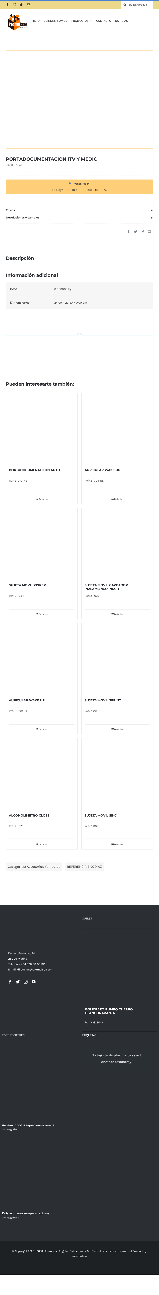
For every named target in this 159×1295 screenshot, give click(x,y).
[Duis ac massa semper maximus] (39, 1171)
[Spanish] (132, 20)
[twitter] (18, 982)
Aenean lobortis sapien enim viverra (28, 1125)
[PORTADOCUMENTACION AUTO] (41, 428)
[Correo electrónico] (149, 232)
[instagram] (14, 4)
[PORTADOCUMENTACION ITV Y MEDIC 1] (79, 99)
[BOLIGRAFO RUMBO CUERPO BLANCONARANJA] (119, 966)
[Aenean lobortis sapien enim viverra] (39, 1082)
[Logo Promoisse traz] (17, 14)
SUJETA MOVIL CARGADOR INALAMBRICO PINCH (106, 587)
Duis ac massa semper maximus (25, 1213)
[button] (79, 210)
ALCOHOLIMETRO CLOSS (29, 815)
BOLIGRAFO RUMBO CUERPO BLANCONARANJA (109, 1011)
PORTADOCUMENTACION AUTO (34, 470)
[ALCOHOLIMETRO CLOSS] (41, 774)
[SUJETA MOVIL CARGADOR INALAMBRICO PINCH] (117, 543)
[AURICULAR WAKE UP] (117, 428)
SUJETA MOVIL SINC (101, 815)
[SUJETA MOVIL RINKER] (41, 543)
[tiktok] (21, 4)
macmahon (79, 1256)
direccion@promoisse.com (35, 969)
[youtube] (33, 982)
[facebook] (7, 4)
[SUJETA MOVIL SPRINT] (117, 659)
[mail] (28, 4)
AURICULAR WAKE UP (102, 470)
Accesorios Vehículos (43, 866)
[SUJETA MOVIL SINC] (117, 774)
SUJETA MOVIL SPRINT (103, 700)
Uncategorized (10, 1129)
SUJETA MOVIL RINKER (27, 585)
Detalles (43, 499)
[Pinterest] (142, 232)
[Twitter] (135, 232)
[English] (137, 20)
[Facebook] (128, 232)
